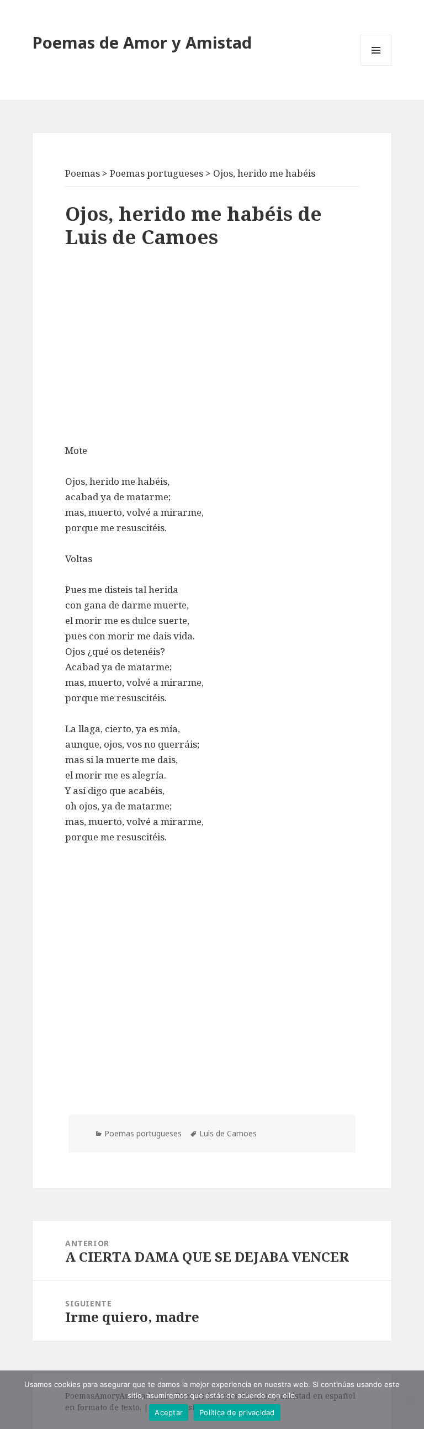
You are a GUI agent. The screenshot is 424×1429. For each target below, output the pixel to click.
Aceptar (169, 1412)
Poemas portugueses (143, 1133)
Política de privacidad (237, 1412)
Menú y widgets (376, 65)
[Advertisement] (212, 349)
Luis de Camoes (228, 1133)
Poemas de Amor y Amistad (142, 42)
